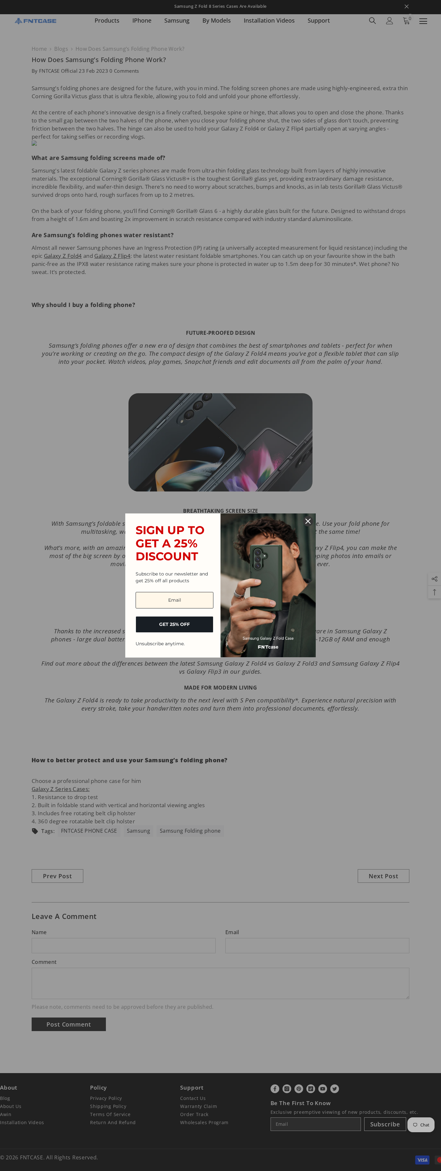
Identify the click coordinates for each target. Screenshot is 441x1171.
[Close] (308, 521)
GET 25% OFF (174, 624)
